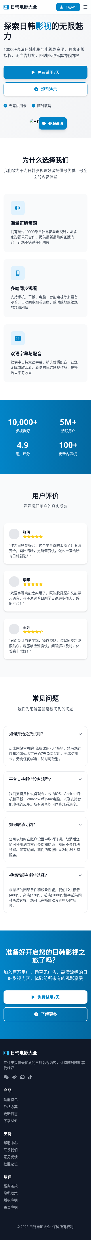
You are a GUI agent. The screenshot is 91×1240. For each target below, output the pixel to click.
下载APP (70, 7)
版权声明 (11, 1200)
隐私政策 (11, 1193)
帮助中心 (11, 1142)
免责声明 (11, 1207)
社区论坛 (11, 1164)
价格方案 (11, 1106)
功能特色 (11, 1099)
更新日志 (11, 1113)
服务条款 (11, 1186)
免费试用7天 (48, 72)
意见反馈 (11, 1157)
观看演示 (48, 89)
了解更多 (48, 1014)
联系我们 (11, 1149)
